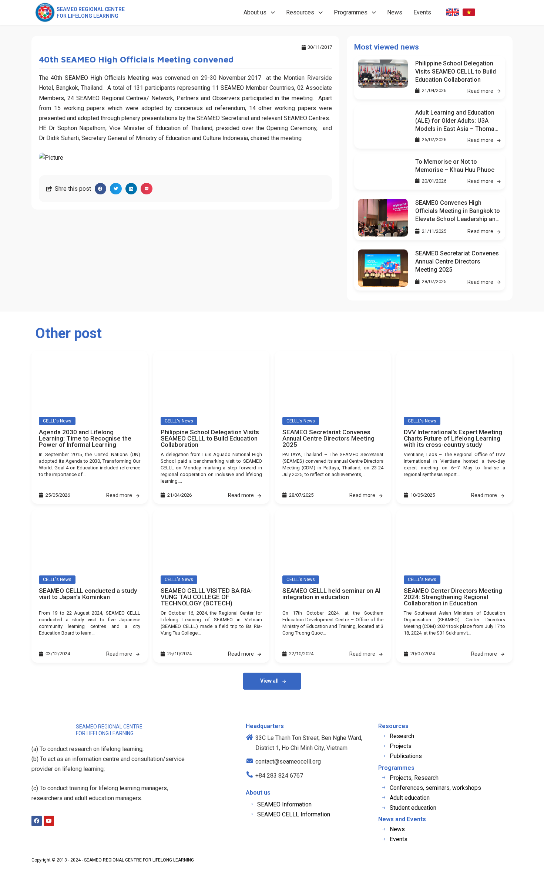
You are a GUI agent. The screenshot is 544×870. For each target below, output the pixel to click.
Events (422, 12)
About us (255, 12)
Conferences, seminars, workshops (435, 787)
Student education (413, 807)
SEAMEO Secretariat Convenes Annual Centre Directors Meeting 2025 (457, 261)
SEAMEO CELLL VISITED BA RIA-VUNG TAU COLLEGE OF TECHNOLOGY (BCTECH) (207, 597)
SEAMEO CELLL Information (293, 814)
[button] (101, 189)
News (394, 12)
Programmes (350, 12)
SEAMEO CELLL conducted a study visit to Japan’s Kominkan (88, 594)
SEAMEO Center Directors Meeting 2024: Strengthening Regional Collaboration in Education (453, 597)
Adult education (410, 797)
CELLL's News (57, 421)
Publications (406, 755)
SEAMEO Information (284, 804)
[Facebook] (36, 821)
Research (402, 736)
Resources (300, 12)
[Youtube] (49, 821)
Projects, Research (414, 777)
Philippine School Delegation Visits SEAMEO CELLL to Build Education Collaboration (455, 71)
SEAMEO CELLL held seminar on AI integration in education (331, 594)
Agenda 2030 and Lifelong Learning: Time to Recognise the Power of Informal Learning (85, 438)
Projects (401, 746)
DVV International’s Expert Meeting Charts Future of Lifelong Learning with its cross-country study (453, 438)
